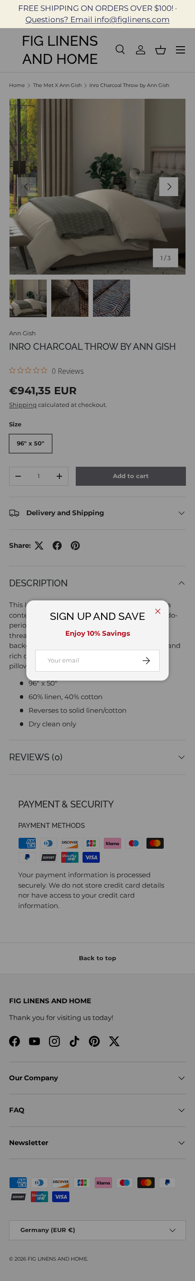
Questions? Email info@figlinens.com (97, 19)
